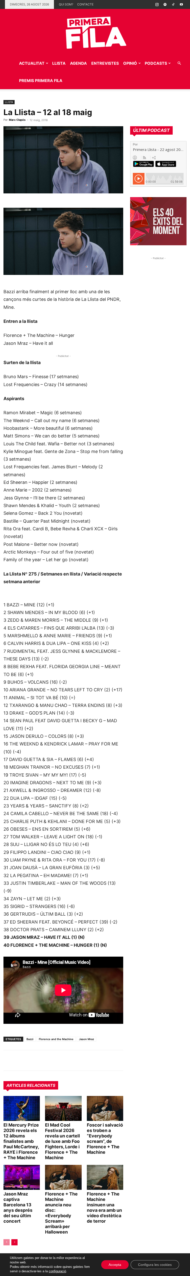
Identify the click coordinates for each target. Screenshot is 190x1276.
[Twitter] (31, 1060)
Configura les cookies (155, 1265)
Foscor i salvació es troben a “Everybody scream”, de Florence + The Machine (105, 1138)
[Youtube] (181, 4)
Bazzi (29, 1039)
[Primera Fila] (95, 32)
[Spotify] (165, 4)
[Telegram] (20, 1060)
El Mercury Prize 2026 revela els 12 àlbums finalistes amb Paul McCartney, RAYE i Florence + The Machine (21, 1141)
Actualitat (32, 63)
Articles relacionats (30, 1085)
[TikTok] (173, 4)
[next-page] (14, 1242)
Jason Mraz (86, 1039)
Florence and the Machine (56, 1039)
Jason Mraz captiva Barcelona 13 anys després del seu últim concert (17, 1207)
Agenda (78, 63)
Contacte (85, 4)
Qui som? (66, 4)
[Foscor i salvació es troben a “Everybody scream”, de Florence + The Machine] (105, 1108)
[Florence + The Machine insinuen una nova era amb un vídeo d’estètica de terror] (105, 1177)
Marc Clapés (17, 120)
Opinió (130, 63)
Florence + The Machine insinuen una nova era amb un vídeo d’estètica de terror (104, 1207)
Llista (59, 63)
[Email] (54, 1060)
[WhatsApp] (8, 1060)
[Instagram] (157, 4)
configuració (57, 1271)
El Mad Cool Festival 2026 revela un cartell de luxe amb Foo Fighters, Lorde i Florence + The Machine (62, 1141)
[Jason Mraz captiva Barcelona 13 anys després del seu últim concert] (21, 1177)
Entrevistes (105, 63)
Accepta (115, 1265)
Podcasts (156, 63)
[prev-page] (6, 1242)
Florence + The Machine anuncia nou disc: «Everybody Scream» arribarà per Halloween (61, 1213)
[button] (179, 63)
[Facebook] (43, 1060)
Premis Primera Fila (40, 80)
